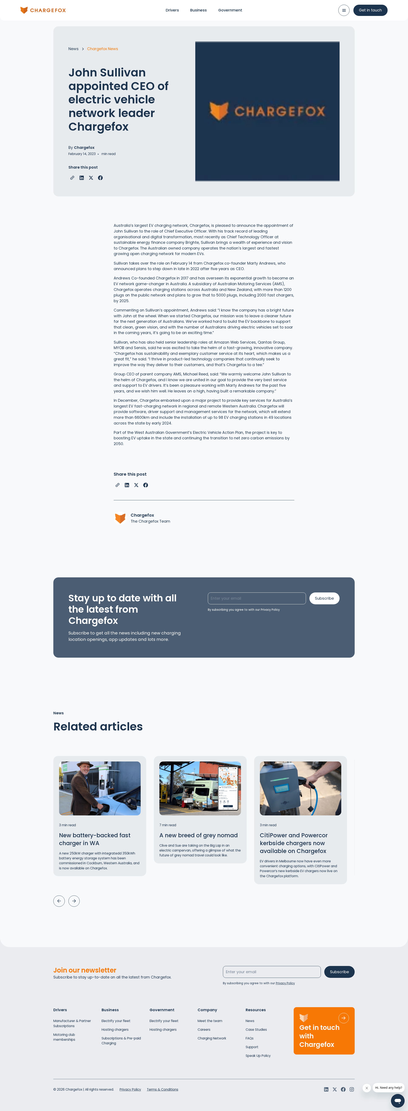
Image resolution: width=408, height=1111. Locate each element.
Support (252, 1047)
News (250, 1021)
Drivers (172, 10)
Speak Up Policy (258, 1055)
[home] (43, 10)
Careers (204, 1029)
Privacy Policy (130, 1089)
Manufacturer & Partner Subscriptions (72, 1023)
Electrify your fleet (116, 1021)
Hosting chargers (115, 1029)
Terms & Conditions (162, 1089)
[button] (59, 901)
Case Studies (256, 1029)
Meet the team (210, 1021)
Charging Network (212, 1038)
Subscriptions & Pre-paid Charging (121, 1040)
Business (198, 10)
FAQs (250, 1038)
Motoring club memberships (64, 1037)
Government (230, 10)
